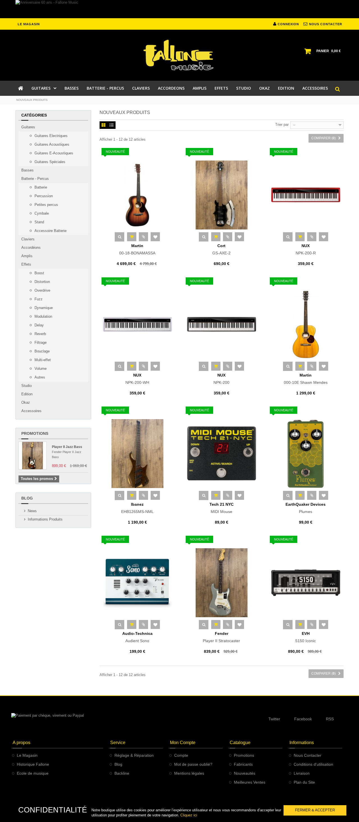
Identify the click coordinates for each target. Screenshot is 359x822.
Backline (121, 773)
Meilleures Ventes (249, 782)
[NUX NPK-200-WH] (137, 324)
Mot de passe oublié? (193, 764)
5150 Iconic (305, 637)
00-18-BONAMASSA (137, 249)
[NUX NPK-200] (221, 324)
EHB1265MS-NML (137, 508)
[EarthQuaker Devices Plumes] (305, 453)
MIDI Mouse (222, 508)
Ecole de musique (33, 773)
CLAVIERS (141, 88)
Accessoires (31, 411)
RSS (330, 719)
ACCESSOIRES (315, 88)
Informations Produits (45, 519)
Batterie (40, 187)
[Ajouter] (131, 236)
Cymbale (41, 213)
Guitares (28, 127)
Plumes (306, 508)
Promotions (34, 433)
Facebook (303, 719)
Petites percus (45, 205)
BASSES (72, 88)
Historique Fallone (33, 764)
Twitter (274, 719)
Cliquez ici (188, 815)
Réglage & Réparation (134, 755)
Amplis (27, 256)
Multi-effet (42, 360)
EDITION (286, 88)
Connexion (288, 24)
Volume (40, 368)
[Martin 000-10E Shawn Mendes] (305, 324)
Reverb (39, 334)
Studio (26, 386)
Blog (27, 498)
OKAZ (264, 88)
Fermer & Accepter (315, 810)
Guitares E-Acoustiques (53, 153)
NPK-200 (221, 378)
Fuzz (38, 299)
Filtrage (40, 342)
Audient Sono (137, 637)
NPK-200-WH (137, 378)
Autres (39, 377)
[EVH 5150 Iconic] (305, 582)
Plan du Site (304, 782)
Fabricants (243, 764)
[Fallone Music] (179, 55)
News (32, 511)
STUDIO (243, 88)
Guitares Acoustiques (51, 144)
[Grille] (103, 125)
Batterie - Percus (35, 179)
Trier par (282, 124)
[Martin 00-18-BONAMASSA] (137, 195)
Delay (38, 325)
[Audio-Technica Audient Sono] (137, 582)
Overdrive (41, 290)
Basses (27, 170)
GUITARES (40, 88)
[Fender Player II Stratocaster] (221, 582)
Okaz (25, 402)
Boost (38, 273)
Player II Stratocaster (221, 637)
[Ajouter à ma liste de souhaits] (155, 236)
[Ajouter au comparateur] (143, 236)
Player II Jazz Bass (67, 447)
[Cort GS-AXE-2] (221, 195)
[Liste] (111, 125)
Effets (26, 264)
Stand (38, 222)
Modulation (42, 316)
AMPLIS (199, 88)
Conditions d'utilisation (313, 764)
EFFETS (221, 88)
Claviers (27, 239)
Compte (181, 755)
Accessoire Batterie (49, 231)
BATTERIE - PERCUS (105, 88)
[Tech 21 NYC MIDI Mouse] (221, 453)
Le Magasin (27, 755)
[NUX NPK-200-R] (305, 195)
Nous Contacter (307, 755)
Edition (27, 394)
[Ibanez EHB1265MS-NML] (137, 453)
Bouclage (41, 351)
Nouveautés (244, 773)
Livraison (302, 773)
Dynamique (43, 308)
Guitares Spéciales (49, 162)
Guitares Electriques (50, 136)
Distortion (41, 282)
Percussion (43, 196)
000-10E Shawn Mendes (306, 378)
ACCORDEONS (171, 88)
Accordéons (31, 247)
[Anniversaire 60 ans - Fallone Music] (179, 9)
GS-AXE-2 (221, 249)
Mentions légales (189, 773)
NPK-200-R (306, 249)
